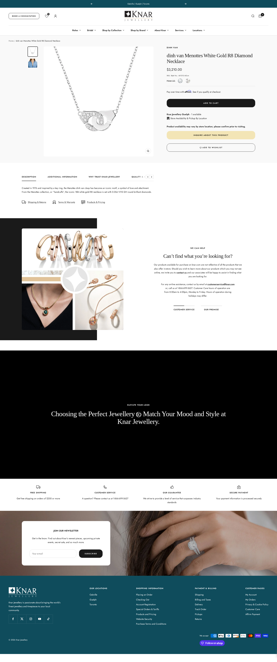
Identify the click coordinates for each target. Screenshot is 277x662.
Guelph (93, 599)
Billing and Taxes (203, 599)
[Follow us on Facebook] (13, 619)
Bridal (90, 30)
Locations (197, 30)
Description (29, 177)
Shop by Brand (138, 30)
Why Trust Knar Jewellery (104, 177)
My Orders (250, 599)
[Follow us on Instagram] (30, 619)
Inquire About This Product (210, 135)
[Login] (55, 16)
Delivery (199, 604)
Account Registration (146, 604)
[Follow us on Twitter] (21, 619)
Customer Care (252, 609)
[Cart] (260, 16)
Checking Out (142, 599)
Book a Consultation (24, 16)
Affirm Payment (252, 614)
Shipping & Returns (37, 202)
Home (11, 40)
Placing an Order (144, 594)
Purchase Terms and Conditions (151, 623)
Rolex (75, 30)
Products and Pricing (146, 614)
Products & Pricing (96, 202)
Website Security (144, 619)
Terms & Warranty (66, 202)
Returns (198, 619)
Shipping (199, 594)
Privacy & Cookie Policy (256, 604)
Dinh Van (172, 47)
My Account (250, 594)
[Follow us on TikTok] (48, 619)
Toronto (93, 604)
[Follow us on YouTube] (39, 619)
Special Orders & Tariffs (147, 609)
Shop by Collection (112, 30)
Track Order (200, 609)
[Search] (253, 16)
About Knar (160, 30)
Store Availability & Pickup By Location (188, 118)
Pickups (198, 614)
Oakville (93, 594)
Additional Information (62, 177)
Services (179, 30)
